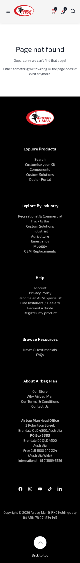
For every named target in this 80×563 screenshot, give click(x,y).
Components (40, 169)
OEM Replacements (40, 251)
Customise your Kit (40, 164)
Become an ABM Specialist (40, 298)
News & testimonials (40, 349)
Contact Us (40, 406)
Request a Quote (40, 308)
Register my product (40, 313)
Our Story (40, 391)
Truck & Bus (40, 221)
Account (40, 288)
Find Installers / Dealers (40, 303)
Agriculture (40, 236)
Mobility (40, 246)
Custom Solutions (40, 174)
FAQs (40, 354)
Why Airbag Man (40, 396)
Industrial (40, 231)
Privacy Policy (40, 293)
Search (40, 159)
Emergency (40, 241)
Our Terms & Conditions (40, 401)
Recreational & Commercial (40, 216)
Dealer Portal (40, 179)
